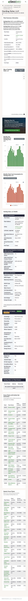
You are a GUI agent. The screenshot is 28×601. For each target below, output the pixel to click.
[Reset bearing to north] (24, 79)
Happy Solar (11, 436)
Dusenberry (11, 426)
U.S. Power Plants (9, 5)
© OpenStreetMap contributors (17, 114)
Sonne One (6, 581)
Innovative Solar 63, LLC (6, 538)
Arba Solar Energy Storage (6, 509)
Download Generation (19, 138)
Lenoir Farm (7, 553)
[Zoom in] (24, 74)
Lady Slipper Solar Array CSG (11, 461)
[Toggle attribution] (24, 114)
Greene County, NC (8, 7)
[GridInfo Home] (14, 1)
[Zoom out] (24, 76)
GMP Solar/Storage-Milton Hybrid (12, 452)
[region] (14, 94)
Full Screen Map (21, 70)
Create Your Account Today (12, 130)
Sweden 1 (10, 414)
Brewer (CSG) (11, 407)
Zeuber (10, 479)
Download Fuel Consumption (10, 178)
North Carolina (17, 5)
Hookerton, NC (17, 7)
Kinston (6, 542)
